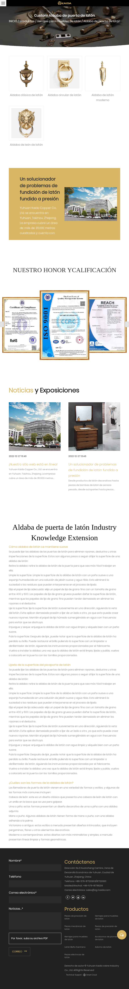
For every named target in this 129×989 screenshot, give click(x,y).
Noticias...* (16, 909)
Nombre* (15, 861)
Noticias (22, 390)
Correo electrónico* (23, 893)
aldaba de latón (29, 547)
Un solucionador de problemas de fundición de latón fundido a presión (93, 470)
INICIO (13, 21)
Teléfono (15, 877)
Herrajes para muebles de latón (59, 21)
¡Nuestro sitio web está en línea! (33, 464)
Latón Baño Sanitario (75, 947)
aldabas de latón (46, 816)
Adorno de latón (103, 947)
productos (27, 21)
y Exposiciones (57, 390)
